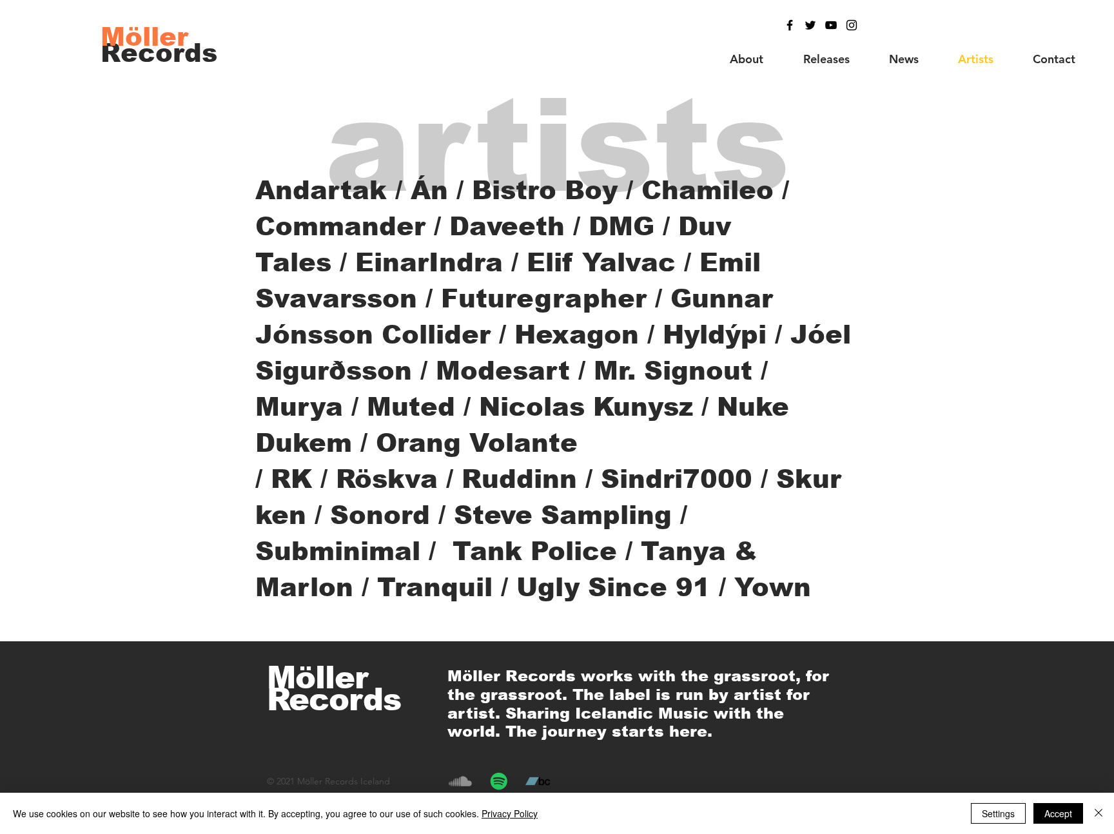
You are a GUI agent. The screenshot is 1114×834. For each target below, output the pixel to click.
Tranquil (435, 587)
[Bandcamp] (538, 781)
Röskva (387, 479)
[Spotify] (499, 781)
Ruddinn (519, 479)
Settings (998, 813)
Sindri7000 (676, 479)
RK (291, 479)
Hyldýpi (715, 334)
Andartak (321, 190)
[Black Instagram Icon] (852, 25)
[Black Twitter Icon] (810, 25)
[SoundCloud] (460, 781)
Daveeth (507, 226)
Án (429, 190)
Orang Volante (477, 443)
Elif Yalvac (601, 262)
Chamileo (707, 190)
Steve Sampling (563, 515)
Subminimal (337, 551)
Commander (340, 226)
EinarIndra (429, 262)
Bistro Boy (545, 190)
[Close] (1098, 813)
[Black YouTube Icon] (831, 25)
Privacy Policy (510, 813)
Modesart (503, 370)
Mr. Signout (673, 370)
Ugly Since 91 (613, 587)
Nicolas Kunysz (590, 407)
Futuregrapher (544, 298)
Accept (1058, 813)
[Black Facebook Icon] (790, 25)
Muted (411, 407)
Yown (772, 587)
